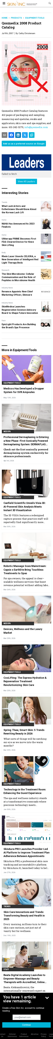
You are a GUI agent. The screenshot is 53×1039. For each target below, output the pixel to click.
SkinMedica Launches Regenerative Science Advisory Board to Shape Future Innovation (20, 309)
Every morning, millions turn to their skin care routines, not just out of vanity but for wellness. (25, 928)
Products (16, 18)
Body (4, 253)
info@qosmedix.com (36, 127)
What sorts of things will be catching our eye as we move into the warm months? (25, 742)
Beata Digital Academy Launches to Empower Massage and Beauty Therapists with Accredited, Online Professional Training (24, 979)
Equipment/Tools (34, 18)
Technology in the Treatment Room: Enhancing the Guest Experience (25, 791)
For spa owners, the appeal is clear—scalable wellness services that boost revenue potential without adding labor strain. (26, 582)
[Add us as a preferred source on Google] (31, 135)
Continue (26, 1025)
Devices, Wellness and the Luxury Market (23, 631)
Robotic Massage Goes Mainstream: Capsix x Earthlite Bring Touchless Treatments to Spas (25, 570)
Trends (4, 202)
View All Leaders (26, 181)
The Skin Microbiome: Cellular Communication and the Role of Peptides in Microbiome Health (19, 277)
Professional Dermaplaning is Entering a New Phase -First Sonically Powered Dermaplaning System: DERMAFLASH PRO (26, 441)
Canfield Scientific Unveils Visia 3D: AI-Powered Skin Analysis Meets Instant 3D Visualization (25, 506)
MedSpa (7, 431)
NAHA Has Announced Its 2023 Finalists (18, 225)
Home (4, 18)
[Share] (11, 135)
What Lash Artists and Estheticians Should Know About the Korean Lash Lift (19, 209)
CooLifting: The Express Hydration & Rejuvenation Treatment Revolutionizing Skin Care (25, 681)
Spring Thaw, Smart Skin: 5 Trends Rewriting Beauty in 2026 (24, 731)
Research (5, 270)
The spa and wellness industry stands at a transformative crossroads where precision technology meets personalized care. (25, 801)
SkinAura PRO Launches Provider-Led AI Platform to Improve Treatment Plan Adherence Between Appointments (26, 852)
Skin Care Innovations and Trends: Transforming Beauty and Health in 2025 (24, 916)
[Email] (4, 135)
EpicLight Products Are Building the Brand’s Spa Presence (19, 326)
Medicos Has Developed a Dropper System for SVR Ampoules (24, 390)
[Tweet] (25, 135)
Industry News (7, 288)
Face (4, 321)
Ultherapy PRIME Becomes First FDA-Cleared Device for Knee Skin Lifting (19, 241)
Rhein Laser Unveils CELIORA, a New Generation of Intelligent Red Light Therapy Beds (20, 259)
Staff (6, 969)
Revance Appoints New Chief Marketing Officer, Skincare (17, 293)
